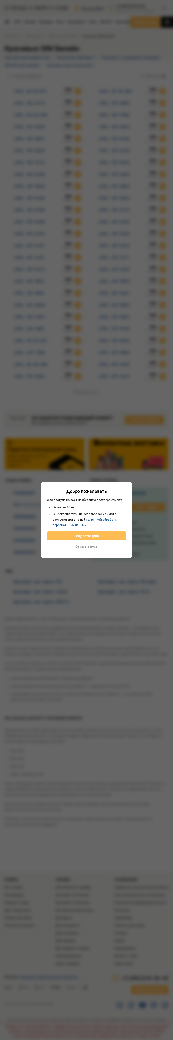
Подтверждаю (86, 535)
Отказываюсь (86, 546)
